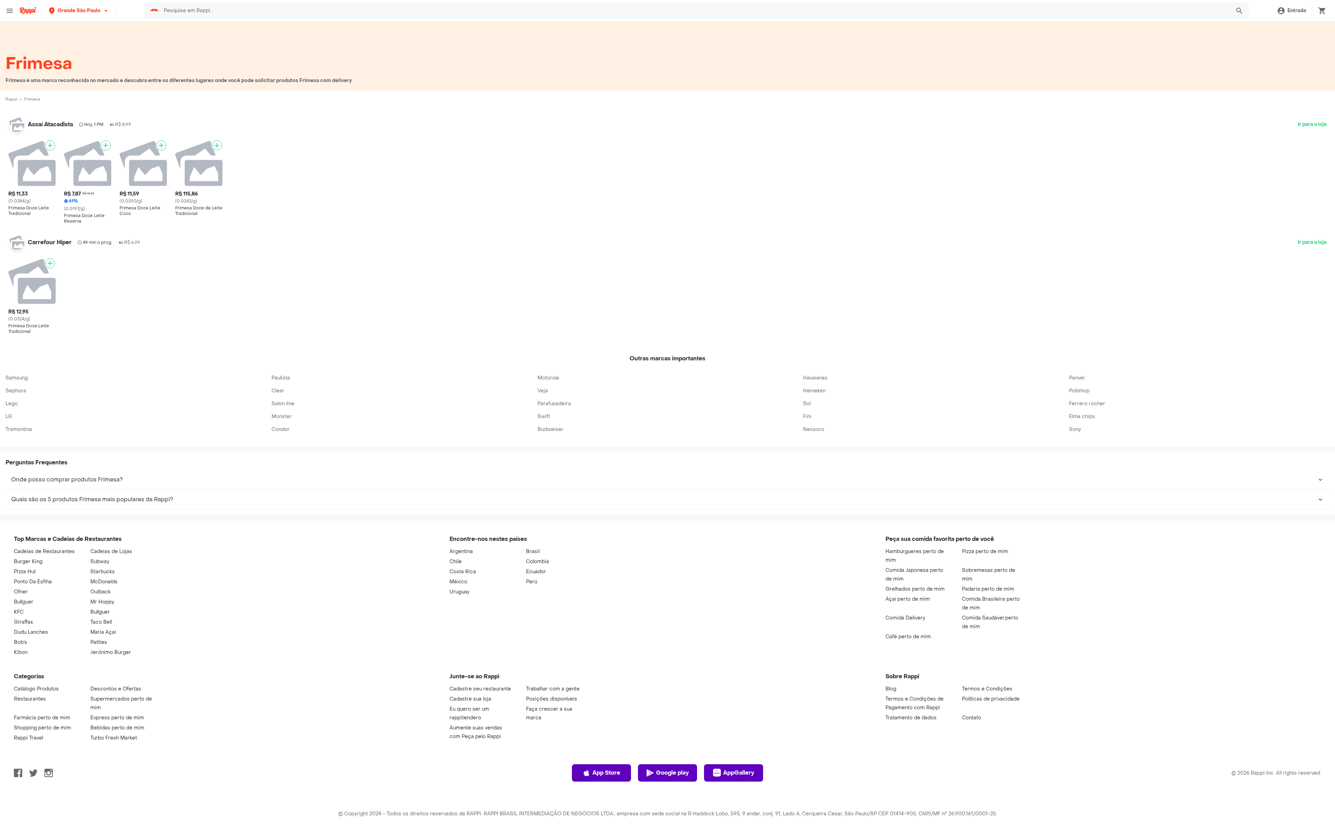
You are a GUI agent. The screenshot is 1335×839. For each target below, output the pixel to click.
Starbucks (102, 571)
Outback (100, 592)
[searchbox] (695, 10)
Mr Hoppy (102, 602)
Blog (890, 689)
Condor (281, 429)
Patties (98, 642)
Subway (99, 561)
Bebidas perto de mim (117, 728)
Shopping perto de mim (42, 728)
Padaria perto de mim (988, 589)
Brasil (533, 551)
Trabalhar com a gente (553, 689)
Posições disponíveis (551, 699)
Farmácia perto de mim (42, 717)
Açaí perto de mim (907, 599)
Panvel (1076, 378)
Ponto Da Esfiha (33, 581)
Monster (282, 416)
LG (9, 416)
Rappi (11, 99)
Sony (1075, 429)
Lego (12, 403)
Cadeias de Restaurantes (44, 551)
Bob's (20, 642)
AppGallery (738, 772)
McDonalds (104, 581)
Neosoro (813, 429)
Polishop (1079, 390)
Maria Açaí (103, 632)
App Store (606, 772)
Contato (971, 717)
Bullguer (23, 602)
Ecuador (536, 571)
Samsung (17, 378)
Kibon (20, 652)
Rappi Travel (28, 738)
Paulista (281, 378)
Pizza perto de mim (985, 551)
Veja (542, 390)
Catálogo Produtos (36, 689)
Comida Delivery (905, 618)
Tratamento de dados (911, 717)
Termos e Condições (987, 689)
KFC (19, 612)
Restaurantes (30, 699)
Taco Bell (101, 622)
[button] (79, 10)
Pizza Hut (25, 571)
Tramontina (19, 429)
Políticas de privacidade (991, 699)
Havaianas (815, 378)
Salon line (283, 403)
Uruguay (459, 592)
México (458, 581)
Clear (278, 390)
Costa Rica (463, 571)
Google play (672, 772)
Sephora (16, 390)
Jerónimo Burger (110, 652)
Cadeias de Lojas (111, 551)
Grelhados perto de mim (915, 589)
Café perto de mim (908, 636)
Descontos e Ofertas (115, 689)
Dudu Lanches (31, 632)
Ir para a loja (1312, 124)
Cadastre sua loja (470, 699)
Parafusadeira (554, 403)
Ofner (21, 592)
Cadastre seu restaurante (480, 689)
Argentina (461, 551)
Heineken (814, 390)
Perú (531, 581)
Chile (456, 561)
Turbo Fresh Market (113, 738)
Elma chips (1082, 416)
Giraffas (23, 622)
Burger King (28, 561)
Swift (543, 416)
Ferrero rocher (1087, 403)
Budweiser (550, 429)
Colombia (537, 561)
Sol (807, 403)
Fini (807, 416)
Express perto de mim (117, 717)
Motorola (548, 378)
